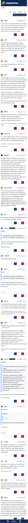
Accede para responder (20, 15)
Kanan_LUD (7, 133)
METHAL (6, 301)
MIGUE (6, 111)
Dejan (5, 269)
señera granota (8, 187)
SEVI (5, 214)
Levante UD (4, 12)
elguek (6, 20)
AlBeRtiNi (6, 155)
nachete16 (6, 256)
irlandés (6, 442)
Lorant (5, 461)
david (5, 40)
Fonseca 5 (6, 228)
